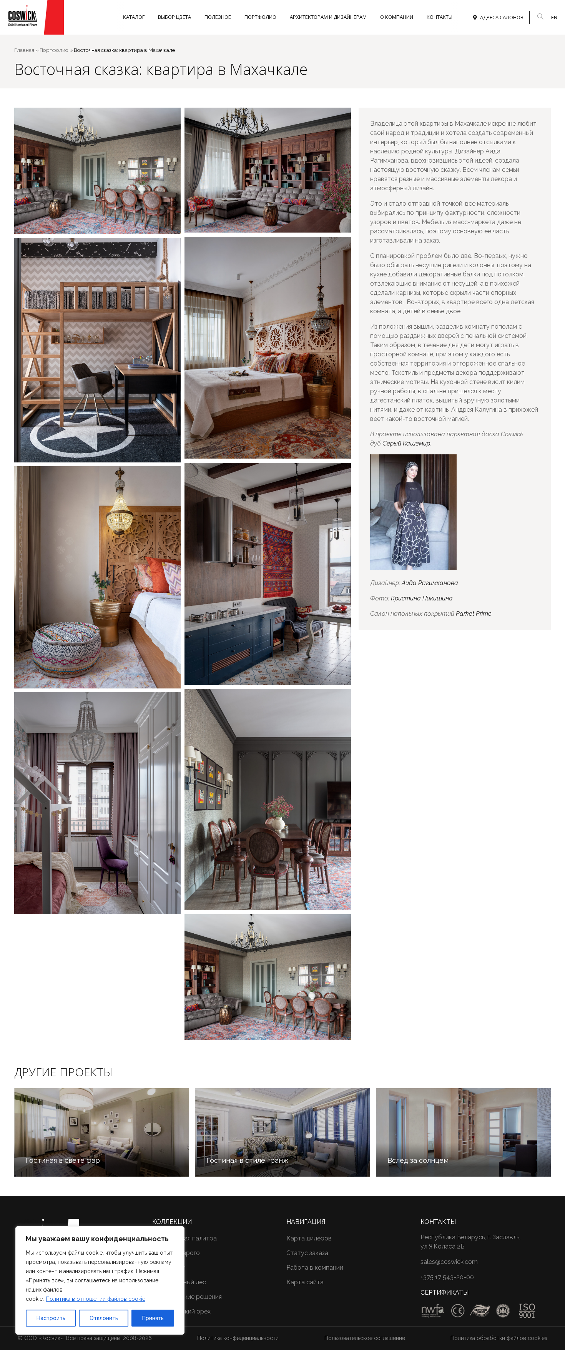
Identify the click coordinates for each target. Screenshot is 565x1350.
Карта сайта (305, 1282)
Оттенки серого (176, 1253)
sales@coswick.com (449, 1261)
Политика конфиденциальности (238, 1338)
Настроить (51, 1318)
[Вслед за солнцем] (463, 1132)
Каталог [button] (134, 16)
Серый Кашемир (406, 443)
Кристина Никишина (422, 598)
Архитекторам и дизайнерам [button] (328, 16)
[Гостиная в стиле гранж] (282, 1132)
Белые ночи (169, 1267)
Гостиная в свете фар (63, 1160)
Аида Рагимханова (430, 583)
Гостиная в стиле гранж (247, 1160)
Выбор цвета (174, 16)
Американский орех (181, 1311)
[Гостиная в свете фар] (101, 1132)
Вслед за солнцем (418, 1160)
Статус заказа (307, 1253)
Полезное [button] (217, 16)
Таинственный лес (179, 1282)
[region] (99, 1280)
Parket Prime (474, 613)
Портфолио (54, 50)
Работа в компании (314, 1267)
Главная (24, 50)
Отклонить (104, 1318)
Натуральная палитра (184, 1238)
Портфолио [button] (260, 16)
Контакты (439, 16)
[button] (540, 16)
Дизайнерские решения (187, 1296)
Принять (153, 1318)
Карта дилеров (309, 1238)
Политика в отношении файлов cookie (95, 1299)
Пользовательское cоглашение (364, 1338)
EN (554, 17)
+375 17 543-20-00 (447, 1277)
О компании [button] (396, 16)
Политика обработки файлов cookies (498, 1338)
